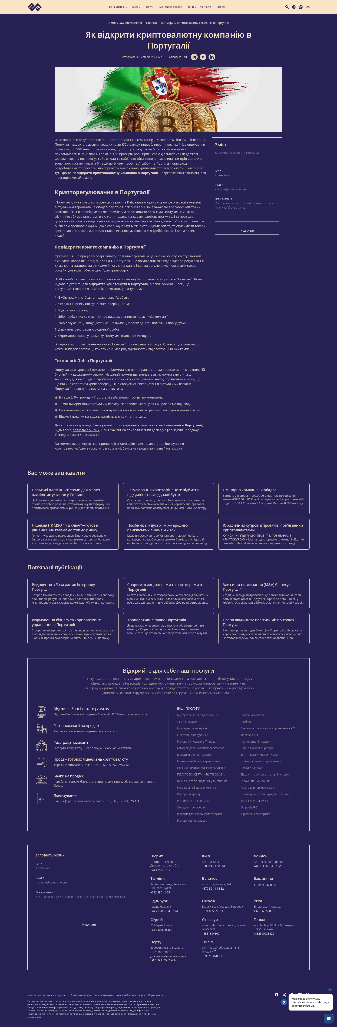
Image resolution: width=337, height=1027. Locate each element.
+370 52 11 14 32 (213, 888)
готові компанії (109, 448)
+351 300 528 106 (161, 952)
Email (219, 184)
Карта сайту (155, 995)
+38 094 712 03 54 (213, 866)
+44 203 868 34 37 (265, 866)
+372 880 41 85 (160, 892)
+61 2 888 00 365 (161, 930)
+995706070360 (212, 956)
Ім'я (218, 170)
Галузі (134, 6)
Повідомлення (224, 198)
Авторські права (81, 995)
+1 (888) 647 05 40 (265, 885)
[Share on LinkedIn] (212, 57)
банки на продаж (136, 448)
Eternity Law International (125, 23)
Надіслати (247, 231)
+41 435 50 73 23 (161, 870)
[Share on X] (203, 57)
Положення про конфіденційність (47, 995)
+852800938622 (264, 934)
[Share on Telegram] (194, 57)
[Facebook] (277, 995)
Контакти (205, 6)
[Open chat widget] (328, 1018)
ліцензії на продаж (168, 448)
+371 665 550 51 (212, 911)
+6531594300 (210, 934)
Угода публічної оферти (131, 995)
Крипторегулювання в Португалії (238, 153)
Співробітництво (104, 995)
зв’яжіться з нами (86, 430)
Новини (221, 6)
